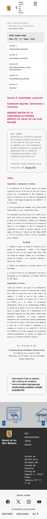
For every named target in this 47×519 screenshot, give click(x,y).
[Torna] (17, 8)
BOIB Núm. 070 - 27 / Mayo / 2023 (21, 26)
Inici (26, 433)
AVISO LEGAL (22, 513)
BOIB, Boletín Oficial (20, 23)
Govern (28, 444)
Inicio (9, 23)
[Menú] (35, 4)
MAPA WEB (7, 513)
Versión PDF (30, 167)
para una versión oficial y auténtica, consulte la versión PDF (27, 387)
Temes (28, 440)
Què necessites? (32, 437)
